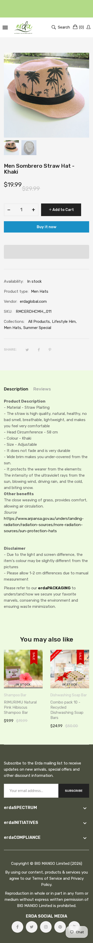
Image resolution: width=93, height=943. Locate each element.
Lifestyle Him (64, 321)
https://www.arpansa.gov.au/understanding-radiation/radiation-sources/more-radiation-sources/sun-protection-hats (44, 524)
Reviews (42, 389)
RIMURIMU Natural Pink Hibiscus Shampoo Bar (20, 707)
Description (16, 389)
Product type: (16, 291)
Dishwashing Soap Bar (68, 695)
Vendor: (10, 301)
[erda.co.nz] (23, 27)
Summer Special (37, 327)
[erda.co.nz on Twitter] (31, 927)
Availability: (14, 281)
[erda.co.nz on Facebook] (17, 927)
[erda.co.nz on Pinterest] (60, 927)
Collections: (14, 321)
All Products (39, 321)
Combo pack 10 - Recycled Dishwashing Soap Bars (66, 710)
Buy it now (46, 227)
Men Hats (12, 327)
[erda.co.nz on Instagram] (46, 927)
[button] (46, 252)
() (81, 27)
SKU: (8, 311)
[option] (11, 147)
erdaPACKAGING (54, 588)
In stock (23, 684)
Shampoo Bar (15, 695)
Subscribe (74, 791)
